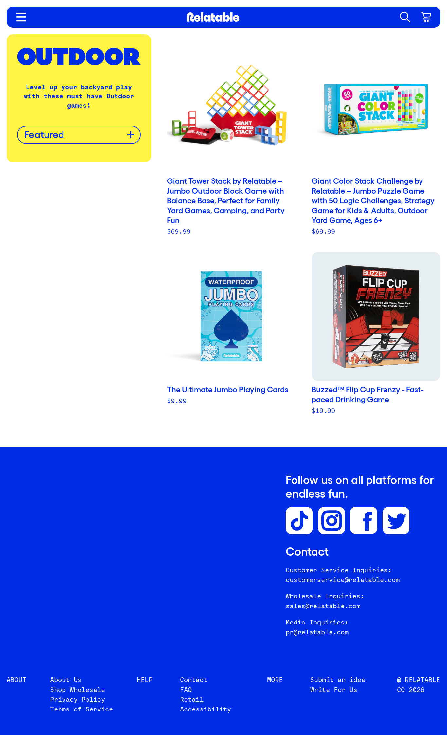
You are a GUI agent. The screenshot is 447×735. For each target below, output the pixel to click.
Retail (192, 699)
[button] (405, 17)
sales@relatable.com (323, 606)
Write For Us (333, 689)
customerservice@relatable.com (343, 580)
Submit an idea (337, 680)
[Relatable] (213, 17)
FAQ (186, 689)
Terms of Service (81, 709)
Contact (193, 680)
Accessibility (205, 709)
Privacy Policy (77, 699)
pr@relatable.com (317, 632)
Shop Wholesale (77, 689)
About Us (65, 680)
